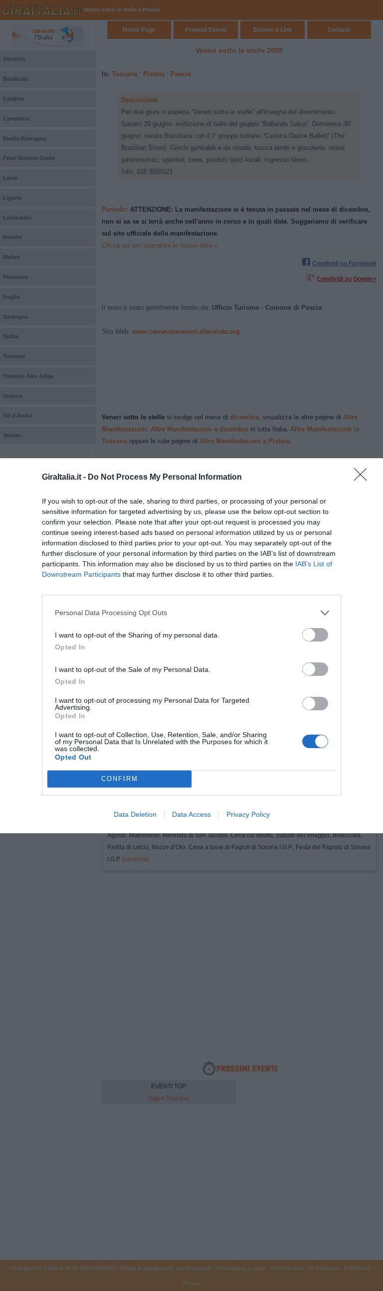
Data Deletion (135, 814)
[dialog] (191, 645)
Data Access (191, 814)
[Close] (363, 477)
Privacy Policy (248, 814)
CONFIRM (119, 778)
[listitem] (191, 613)
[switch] (315, 635)
